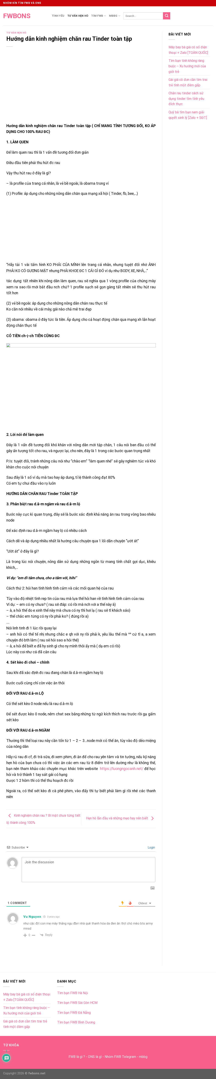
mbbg (143, 1057)
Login (151, 847)
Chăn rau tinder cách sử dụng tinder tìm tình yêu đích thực (186, 98)
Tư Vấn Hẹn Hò (77, 15)
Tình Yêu (58, 15)
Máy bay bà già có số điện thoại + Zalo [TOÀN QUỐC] (188, 50)
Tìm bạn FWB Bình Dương (76, 1022)
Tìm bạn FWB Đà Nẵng (74, 1013)
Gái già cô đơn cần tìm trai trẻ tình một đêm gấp (188, 82)
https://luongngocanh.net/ (121, 769)
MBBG (113, 15)
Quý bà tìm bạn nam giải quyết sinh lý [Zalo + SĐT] (188, 115)
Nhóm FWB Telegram (120, 1057)
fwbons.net (36, 1073)
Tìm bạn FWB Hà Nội (72, 993)
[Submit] (166, 15)
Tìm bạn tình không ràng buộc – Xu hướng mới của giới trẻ (187, 66)
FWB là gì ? (77, 1057)
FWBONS (17, 15)
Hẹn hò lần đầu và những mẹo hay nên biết (117, 818)
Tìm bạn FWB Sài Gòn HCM (77, 1003)
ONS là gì (95, 1057)
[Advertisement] (81, 91)
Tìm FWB (97, 15)
